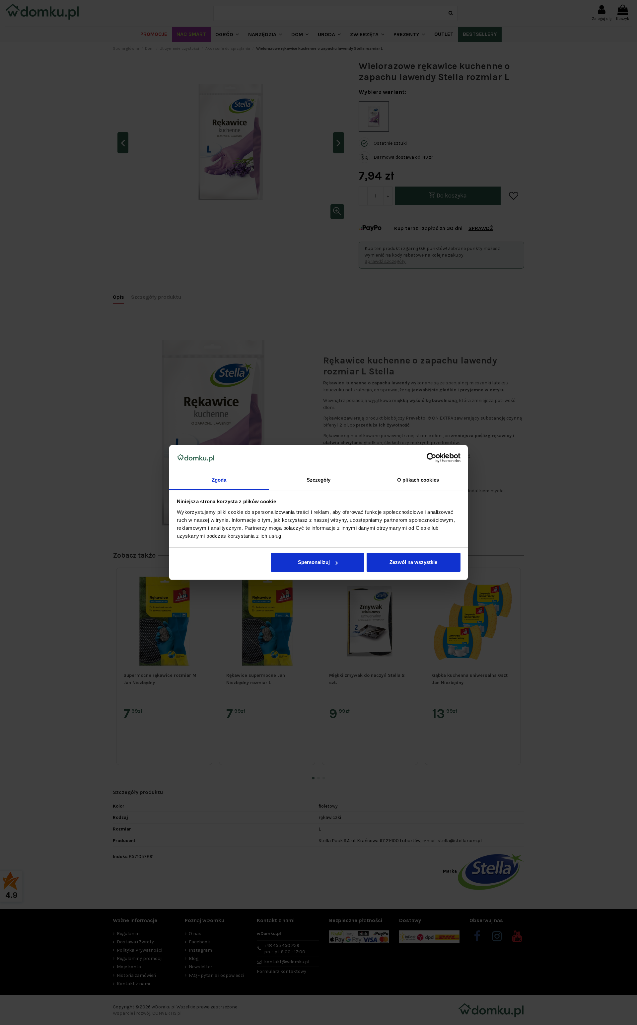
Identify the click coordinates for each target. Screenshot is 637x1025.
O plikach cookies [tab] (418, 480)
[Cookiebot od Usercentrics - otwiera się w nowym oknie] (431, 458)
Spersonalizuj (314, 562)
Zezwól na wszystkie (413, 562)
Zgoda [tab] (219, 480)
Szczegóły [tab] (319, 480)
